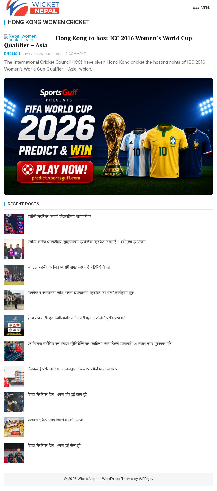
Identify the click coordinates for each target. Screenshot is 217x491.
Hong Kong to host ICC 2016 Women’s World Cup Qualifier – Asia (98, 41)
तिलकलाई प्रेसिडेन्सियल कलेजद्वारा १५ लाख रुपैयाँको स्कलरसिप (72, 368)
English (12, 54)
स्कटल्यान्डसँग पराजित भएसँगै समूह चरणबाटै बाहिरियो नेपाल (69, 267)
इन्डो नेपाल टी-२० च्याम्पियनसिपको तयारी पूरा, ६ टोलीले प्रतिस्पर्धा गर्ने (76, 318)
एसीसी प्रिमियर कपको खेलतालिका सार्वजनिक (59, 216)
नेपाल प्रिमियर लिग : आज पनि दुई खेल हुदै (57, 394)
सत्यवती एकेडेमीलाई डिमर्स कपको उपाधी (55, 419)
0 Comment (76, 54)
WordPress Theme (117, 478)
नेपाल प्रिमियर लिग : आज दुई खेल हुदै (54, 445)
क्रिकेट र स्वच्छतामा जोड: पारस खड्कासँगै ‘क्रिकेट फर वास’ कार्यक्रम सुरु (81, 292)
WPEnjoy (146, 478)
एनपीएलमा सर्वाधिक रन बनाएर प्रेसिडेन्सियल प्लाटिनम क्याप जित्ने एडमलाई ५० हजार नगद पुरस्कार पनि (100, 343)
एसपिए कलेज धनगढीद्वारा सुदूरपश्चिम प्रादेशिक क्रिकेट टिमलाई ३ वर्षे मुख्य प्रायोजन (87, 241)
